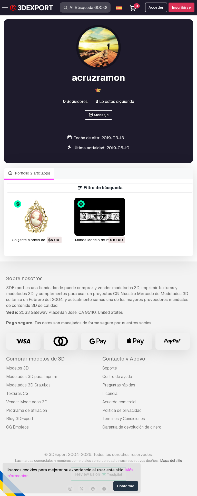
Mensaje (101, 115)
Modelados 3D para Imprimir (32, 376)
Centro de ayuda (117, 376)
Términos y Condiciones (123, 418)
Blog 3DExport (19, 418)
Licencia (109, 393)
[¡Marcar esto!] (54, 228)
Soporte (109, 368)
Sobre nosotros (24, 278)
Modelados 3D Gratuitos (28, 385)
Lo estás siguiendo (114, 101)
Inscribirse (181, 7)
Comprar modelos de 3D (35, 358)
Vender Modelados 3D (26, 402)
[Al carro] (43, 228)
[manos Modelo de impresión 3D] (99, 217)
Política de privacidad (122, 410)
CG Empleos (17, 427)
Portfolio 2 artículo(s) (32, 173)
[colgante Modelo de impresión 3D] (36, 217)
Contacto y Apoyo (123, 358)
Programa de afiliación (26, 410)
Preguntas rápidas (118, 385)
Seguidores (75, 101)
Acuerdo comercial (119, 402)
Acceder (156, 7)
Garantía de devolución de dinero (131, 427)
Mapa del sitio (171, 460)
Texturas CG (17, 393)
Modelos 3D (17, 368)
